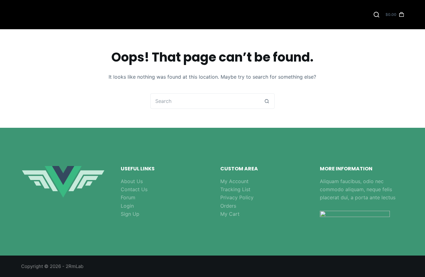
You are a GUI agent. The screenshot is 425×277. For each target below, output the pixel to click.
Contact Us (134, 189)
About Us (132, 181)
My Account (234, 181)
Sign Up (130, 214)
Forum (128, 197)
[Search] (376, 14)
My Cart (230, 214)
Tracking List (235, 189)
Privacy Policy (237, 197)
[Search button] (267, 101)
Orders (228, 206)
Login (127, 206)
